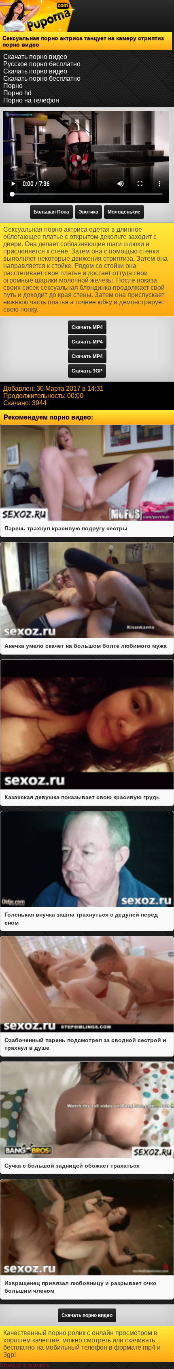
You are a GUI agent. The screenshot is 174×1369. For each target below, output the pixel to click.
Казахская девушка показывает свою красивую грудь (82, 797)
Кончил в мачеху (25, 1365)
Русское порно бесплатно (42, 64)
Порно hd (17, 93)
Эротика (88, 212)
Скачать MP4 (87, 327)
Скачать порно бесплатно (42, 78)
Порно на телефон (31, 100)
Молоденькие (124, 212)
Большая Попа (51, 212)
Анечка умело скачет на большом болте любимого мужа (85, 646)
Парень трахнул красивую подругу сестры (65, 528)
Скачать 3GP (87, 371)
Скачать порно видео (35, 56)
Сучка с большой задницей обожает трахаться (72, 1165)
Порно (13, 85)
